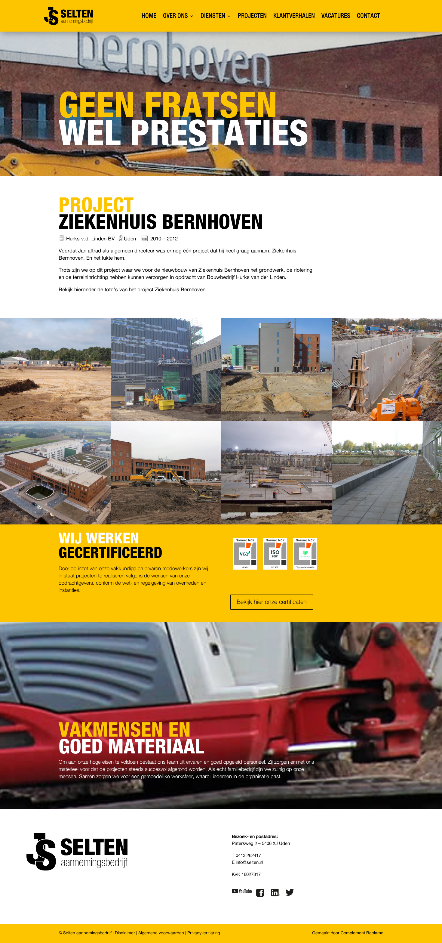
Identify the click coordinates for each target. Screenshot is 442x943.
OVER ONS (175, 16)
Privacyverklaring (203, 933)
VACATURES (335, 16)
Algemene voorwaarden (161, 933)
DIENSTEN (213, 16)
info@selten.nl (249, 862)
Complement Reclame (362, 933)
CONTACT (368, 16)
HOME (149, 16)
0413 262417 (248, 855)
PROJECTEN (252, 16)
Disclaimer (125, 933)
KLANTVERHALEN (294, 16)
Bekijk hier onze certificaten (272, 602)
